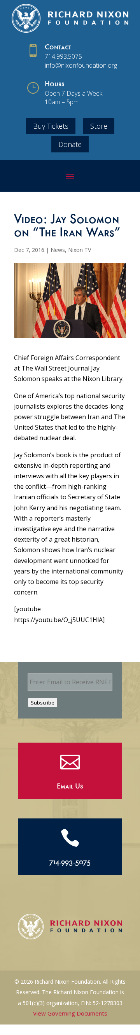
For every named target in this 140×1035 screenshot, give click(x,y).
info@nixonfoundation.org (81, 65)
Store (98, 126)
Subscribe (42, 702)
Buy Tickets (50, 126)
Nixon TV (79, 250)
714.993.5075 (63, 56)
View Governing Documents (70, 1013)
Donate (70, 144)
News (58, 250)
